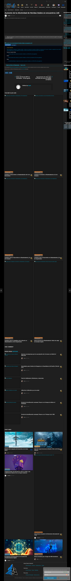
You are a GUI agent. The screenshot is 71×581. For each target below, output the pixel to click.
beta (7, 72)
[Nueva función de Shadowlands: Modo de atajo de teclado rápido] (48, 300)
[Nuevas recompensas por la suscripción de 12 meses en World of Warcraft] (12, 359)
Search (63, 2)
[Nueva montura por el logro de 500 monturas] (48, 547)
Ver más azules (67, 48)
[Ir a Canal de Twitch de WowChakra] (10, 1)
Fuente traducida (10, 47)
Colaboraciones (38, 565)
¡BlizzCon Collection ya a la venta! (30, 390)
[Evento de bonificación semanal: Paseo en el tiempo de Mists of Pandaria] (12, 407)
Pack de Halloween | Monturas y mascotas (32, 378)
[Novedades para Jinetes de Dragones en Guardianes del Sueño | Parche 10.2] (12, 371)
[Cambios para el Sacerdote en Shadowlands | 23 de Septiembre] (48, 217)
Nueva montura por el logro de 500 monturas (46, 556)
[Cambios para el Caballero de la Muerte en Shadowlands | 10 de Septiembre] (19, 300)
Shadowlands (7, 172)
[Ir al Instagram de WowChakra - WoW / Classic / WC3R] (18, 1)
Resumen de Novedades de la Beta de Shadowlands (18, 67)
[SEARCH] (46, 1)
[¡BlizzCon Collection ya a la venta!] (12, 395)
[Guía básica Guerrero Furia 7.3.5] (66, 101)
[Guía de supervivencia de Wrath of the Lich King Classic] (48, 440)
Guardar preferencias (63, 578)
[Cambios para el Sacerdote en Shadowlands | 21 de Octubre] (19, 217)
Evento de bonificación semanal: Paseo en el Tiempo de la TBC (38, 414)
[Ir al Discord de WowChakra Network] (14, 1)
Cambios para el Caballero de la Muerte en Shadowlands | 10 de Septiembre (16, 341)
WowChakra (7, 468)
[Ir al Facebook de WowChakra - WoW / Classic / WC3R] (6, 1)
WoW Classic (37, 446)
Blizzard (6, 446)
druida (10, 72)
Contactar (33, 565)
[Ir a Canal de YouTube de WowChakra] (12, 1)
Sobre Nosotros (28, 565)
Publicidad (36, 570)
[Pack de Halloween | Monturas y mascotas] (12, 383)
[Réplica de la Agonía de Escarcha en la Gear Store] (19, 440)
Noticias (15, 351)
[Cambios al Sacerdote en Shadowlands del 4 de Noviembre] (19, 134)
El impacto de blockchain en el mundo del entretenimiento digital (16, 557)
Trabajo (43, 565)
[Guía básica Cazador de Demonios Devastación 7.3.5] (48, 493)
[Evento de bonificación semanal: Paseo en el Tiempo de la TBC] (12, 419)
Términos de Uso (36, 574)
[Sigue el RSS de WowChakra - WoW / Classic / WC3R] (16, 1)
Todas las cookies (50, 578)
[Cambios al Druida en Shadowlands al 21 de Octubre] (48, 134)
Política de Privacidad (29, 574)
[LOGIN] (65, 1)
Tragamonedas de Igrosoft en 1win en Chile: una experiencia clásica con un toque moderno (17, 472)
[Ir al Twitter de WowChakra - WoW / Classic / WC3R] (8, 1)
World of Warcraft (9, 171)
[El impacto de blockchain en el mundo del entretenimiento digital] (19, 547)
